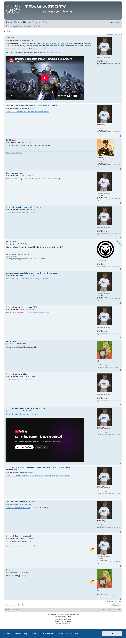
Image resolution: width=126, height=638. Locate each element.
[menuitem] (9, 22)
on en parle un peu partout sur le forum (54, 43)
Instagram (9, 256)
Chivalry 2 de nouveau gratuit (18, 536)
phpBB (57, 614)
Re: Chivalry (11, 140)
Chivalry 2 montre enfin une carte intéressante (25, 408)
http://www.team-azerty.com (14, 152)
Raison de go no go (14, 173)
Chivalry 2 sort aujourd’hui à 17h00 (20, 502)
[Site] (39, 8)
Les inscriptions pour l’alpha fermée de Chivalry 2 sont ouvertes (33, 273)
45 (101, 263)
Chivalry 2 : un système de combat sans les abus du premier (31, 106)
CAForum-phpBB (66, 616)
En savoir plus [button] (72, 633)
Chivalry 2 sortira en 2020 (52, 52)
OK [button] (112, 634)
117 (101, 161)
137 (101, 60)
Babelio (15, 256)
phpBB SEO (67, 619)
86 (101, 364)
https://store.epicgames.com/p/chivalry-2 (20, 546)
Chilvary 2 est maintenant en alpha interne (24, 207)
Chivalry (8, 31)
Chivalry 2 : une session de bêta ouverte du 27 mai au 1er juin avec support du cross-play (38, 468)
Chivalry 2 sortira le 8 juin (16, 374)
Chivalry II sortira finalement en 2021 (21, 307)
